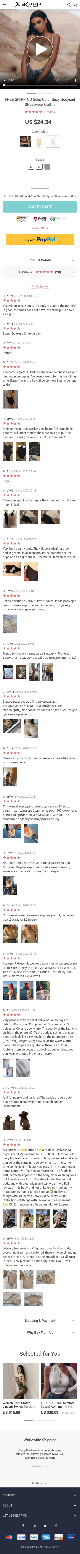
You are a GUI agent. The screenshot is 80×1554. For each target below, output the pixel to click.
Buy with (30, 240)
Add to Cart (40, 206)
